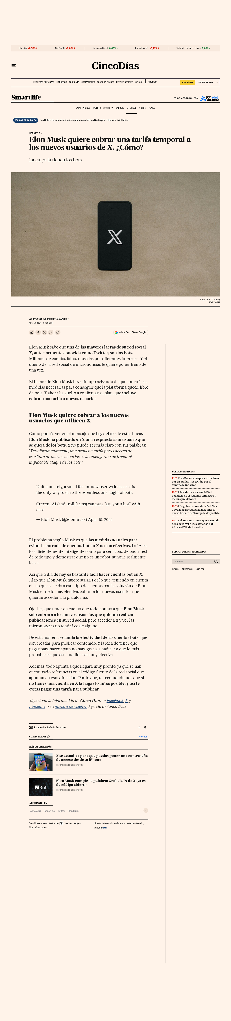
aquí (104, 827)
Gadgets (120, 108)
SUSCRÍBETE (187, 82)
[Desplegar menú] (13, 65)
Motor (142, 108)
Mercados (61, 82)
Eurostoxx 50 (141, 48)
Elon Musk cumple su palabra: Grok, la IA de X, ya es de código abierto (101, 783)
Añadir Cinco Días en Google (132, 332)
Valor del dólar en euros (188, 48)
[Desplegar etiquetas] (145, 810)
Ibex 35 (23, 48)
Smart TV (108, 108)
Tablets (97, 108)
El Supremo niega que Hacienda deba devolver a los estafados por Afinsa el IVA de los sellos (195, 524)
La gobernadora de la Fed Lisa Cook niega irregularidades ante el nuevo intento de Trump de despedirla (196, 510)
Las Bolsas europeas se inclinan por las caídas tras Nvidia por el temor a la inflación (84, 120)
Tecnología (35, 810)
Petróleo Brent (100, 48)
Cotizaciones (88, 82)
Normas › (143, 736)
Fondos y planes (105, 82)
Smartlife (26, 97)
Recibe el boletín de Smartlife (50, 727)
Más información (38, 827)
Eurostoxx (187, 569)
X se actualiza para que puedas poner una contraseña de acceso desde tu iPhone (102, 758)
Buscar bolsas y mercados (189, 551)
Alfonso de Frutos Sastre (49, 319)
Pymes (152, 108)
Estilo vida (49, 810)
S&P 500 (60, 48)
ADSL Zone (209, 98)
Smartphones (83, 108)
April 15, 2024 (100, 519)
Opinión (139, 82)
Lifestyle (131, 108)
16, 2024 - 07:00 (41, 323)
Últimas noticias (124, 82)
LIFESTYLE (34, 133)
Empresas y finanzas (43, 82)
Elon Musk (73, 810)
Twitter (61, 810)
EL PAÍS (151, 81)
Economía (74, 82)
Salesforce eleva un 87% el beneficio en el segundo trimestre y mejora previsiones (194, 496)
